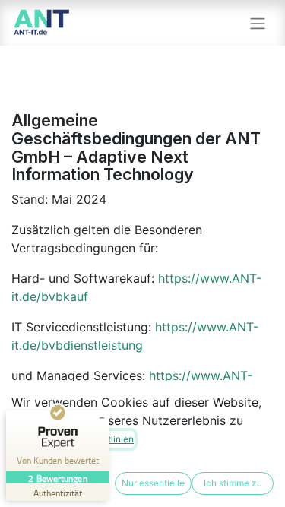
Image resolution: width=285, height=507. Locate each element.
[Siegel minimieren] (101, 418)
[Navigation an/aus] (258, 23)
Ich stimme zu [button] (233, 483)
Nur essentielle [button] (153, 483)
